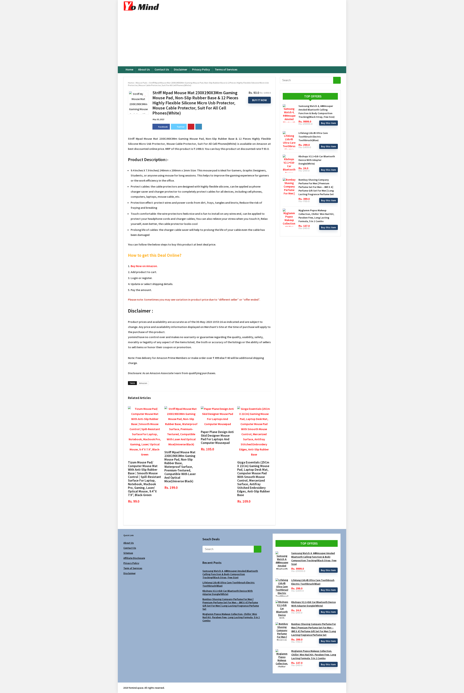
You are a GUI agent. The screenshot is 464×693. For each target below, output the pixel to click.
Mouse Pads (141, 82)
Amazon (143, 383)
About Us (144, 69)
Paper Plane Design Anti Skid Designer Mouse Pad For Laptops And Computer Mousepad (217, 437)
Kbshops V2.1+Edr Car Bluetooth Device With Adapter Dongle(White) (317, 160)
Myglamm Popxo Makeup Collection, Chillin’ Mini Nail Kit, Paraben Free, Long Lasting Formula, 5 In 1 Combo (231, 617)
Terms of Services (226, 69)
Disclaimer (180, 69)
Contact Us (162, 69)
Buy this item (328, 123)
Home (129, 69)
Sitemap (128, 553)
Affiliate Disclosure (134, 558)
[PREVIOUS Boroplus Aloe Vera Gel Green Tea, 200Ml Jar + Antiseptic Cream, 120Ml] (3, 684)
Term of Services (132, 568)
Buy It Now (259, 100)
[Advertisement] (232, 39)
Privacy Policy (201, 69)
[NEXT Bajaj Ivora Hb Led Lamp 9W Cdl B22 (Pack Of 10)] (460, 684)
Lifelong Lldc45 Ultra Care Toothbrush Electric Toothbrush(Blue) (313, 136)
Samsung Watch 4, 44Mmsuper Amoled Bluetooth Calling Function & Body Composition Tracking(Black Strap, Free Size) (230, 574)
